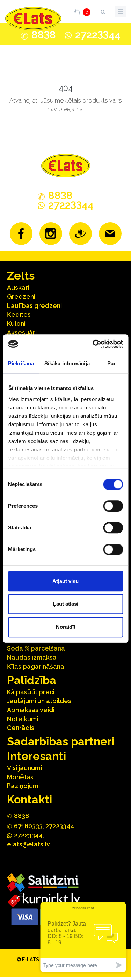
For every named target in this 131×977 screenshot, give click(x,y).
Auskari (18, 287)
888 (43, 35)
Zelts (21, 275)
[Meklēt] (102, 10)
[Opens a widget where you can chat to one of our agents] (83, 937)
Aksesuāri (22, 332)
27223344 (59, 826)
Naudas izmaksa (32, 657)
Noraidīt (65, 627)
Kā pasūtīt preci (30, 692)
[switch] (113, 506)
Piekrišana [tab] (21, 363)
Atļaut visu (65, 581)
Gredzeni (21, 296)
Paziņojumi (23, 785)
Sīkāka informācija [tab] (67, 363)
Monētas (20, 777)
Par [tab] (111, 363)
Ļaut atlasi (65, 604)
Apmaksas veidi (30, 710)
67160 (28, 826)
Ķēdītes (19, 314)
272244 (98, 35)
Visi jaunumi (24, 768)
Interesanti (36, 756)
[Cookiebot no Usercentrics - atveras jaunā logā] (93, 344)
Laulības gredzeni (34, 305)
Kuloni (16, 323)
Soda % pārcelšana (36, 648)
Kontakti (29, 799)
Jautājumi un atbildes (39, 700)
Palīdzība (31, 680)
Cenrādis (20, 727)
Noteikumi (22, 719)
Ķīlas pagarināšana (35, 666)
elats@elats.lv (28, 844)
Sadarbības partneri (61, 741)
